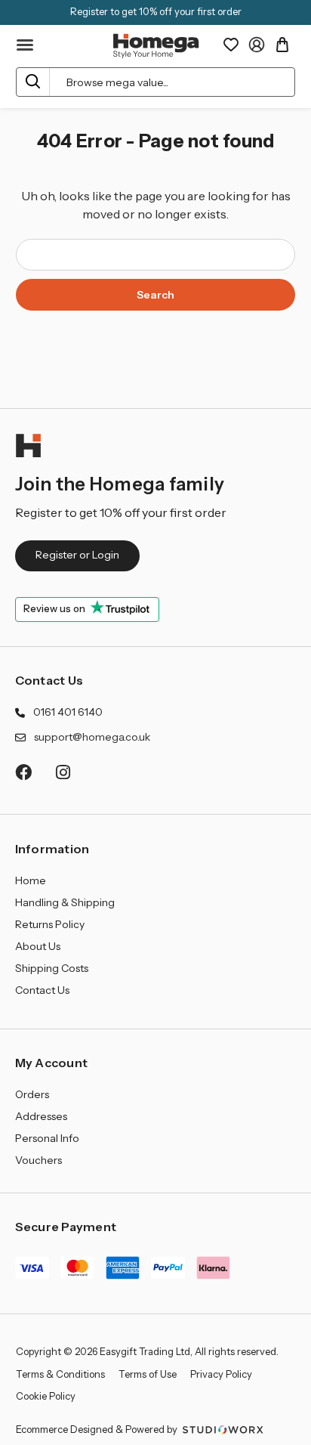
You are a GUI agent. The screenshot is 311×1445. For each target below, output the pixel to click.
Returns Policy (50, 924)
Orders (32, 1094)
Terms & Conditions (60, 1374)
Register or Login (77, 555)
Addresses (41, 1116)
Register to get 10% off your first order (156, 11)
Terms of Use (148, 1374)
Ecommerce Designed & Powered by (98, 1429)
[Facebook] (23, 772)
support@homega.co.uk (92, 737)
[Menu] (25, 45)
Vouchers (38, 1160)
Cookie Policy (45, 1396)
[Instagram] (64, 772)
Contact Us (49, 680)
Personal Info (47, 1138)
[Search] (33, 81)
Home (30, 880)
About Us (37, 946)
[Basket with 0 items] (282, 45)
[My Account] (257, 45)
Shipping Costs (51, 968)
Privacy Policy (221, 1374)
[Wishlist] (231, 45)
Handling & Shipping (65, 902)
